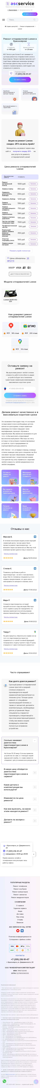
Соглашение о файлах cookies (20, 939)
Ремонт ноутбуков (20, 889)
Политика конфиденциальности (20, 937)
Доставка (20, 914)
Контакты (20, 956)
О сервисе (20, 905)
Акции (20, 911)
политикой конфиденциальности (16, 402)
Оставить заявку (20, 80)
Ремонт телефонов (20, 886)
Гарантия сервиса (20, 908)
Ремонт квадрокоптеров (20, 897)
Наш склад (20, 917)
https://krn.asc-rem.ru (10, 1074)
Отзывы (20, 920)
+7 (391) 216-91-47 (30, 14)
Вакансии (20, 922)
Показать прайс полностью (20, 251)
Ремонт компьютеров (20, 892)
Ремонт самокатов (20, 895)
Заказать (33, 184)
